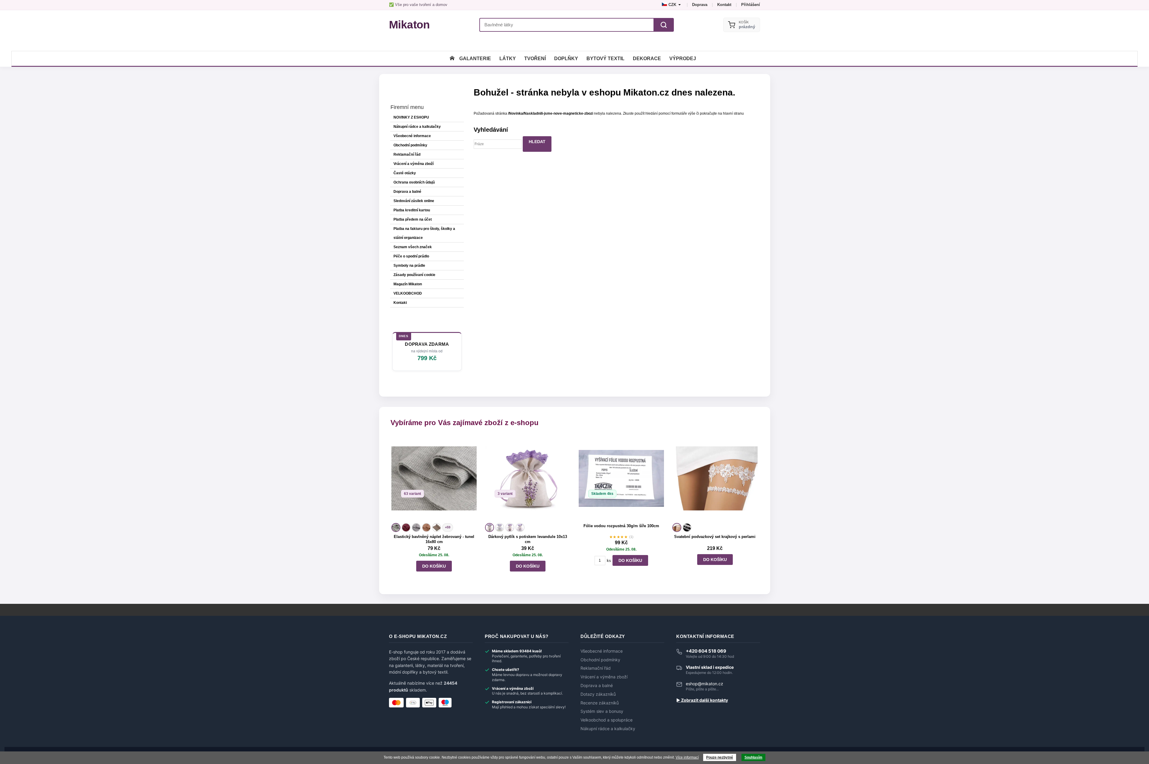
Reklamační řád (406, 154)
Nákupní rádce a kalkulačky (607, 728)
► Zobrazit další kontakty (702, 700)
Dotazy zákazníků (598, 694)
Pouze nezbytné (719, 757)
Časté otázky (404, 173)
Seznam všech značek (412, 247)
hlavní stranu (733, 113)
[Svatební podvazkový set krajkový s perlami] (715, 478)
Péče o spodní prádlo (411, 256)
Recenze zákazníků (599, 703)
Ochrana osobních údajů (414, 182)
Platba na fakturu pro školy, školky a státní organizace (424, 233)
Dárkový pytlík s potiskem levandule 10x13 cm (527, 539)
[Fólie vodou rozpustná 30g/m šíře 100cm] (621, 478)
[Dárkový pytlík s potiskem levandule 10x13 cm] (527, 478)
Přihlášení (750, 4)
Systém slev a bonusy (601, 711)
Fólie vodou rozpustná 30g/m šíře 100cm (621, 526)
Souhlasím (753, 757)
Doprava (699, 4)
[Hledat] (663, 25)
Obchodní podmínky (410, 145)
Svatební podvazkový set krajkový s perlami (715, 536)
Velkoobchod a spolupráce (606, 720)
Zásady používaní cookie (414, 275)
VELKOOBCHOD (407, 293)
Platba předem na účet (412, 219)
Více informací (687, 757)
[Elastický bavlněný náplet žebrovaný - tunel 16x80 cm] (434, 478)
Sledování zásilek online (413, 201)
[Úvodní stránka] (452, 58)
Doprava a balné (407, 192)
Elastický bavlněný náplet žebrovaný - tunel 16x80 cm (434, 539)
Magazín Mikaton (407, 284)
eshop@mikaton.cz (704, 683)
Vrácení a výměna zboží (413, 164)
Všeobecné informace (412, 136)
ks (609, 560)
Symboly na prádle (409, 265)
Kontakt (724, 4)
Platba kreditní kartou (411, 210)
